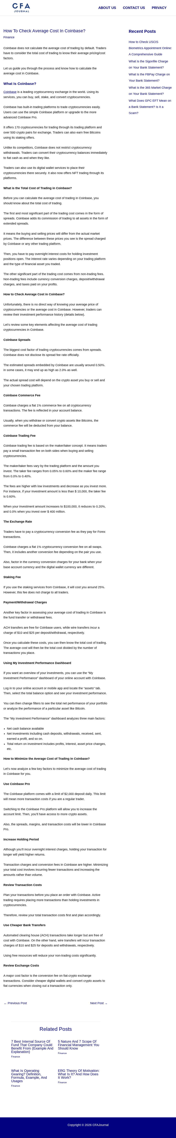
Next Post (99, 1003)
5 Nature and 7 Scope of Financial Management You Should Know (78, 1045)
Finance (8, 37)
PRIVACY (159, 8)
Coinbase (9, 92)
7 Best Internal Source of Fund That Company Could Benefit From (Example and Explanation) (32, 1047)
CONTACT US (134, 8)
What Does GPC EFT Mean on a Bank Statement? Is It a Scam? (150, 107)
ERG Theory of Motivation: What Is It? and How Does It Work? (79, 1074)
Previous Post (15, 1003)
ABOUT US (107, 8)
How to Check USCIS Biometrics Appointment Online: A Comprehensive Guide (150, 48)
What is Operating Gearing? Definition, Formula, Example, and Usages (29, 1076)
